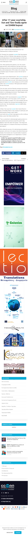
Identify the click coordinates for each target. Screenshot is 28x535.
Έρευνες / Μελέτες (6, 394)
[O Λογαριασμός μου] (26, 2)
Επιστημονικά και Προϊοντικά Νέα (9, 387)
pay (14, 138)
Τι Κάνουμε (4, 466)
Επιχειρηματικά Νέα (19, 29)
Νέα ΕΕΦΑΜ (4, 415)
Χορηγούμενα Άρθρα (6, 412)
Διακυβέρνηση (5, 470)
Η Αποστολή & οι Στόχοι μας (8, 468)
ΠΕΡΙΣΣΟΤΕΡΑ (10, 532)
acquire (19, 97)
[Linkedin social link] (8, 493)
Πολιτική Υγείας (5, 381)
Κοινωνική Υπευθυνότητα (7, 397)
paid (4, 142)
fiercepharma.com (7, 147)
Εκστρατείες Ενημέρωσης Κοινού (9, 400)
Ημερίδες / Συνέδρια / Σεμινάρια (9, 406)
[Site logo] (14, 2)
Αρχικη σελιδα (5, 11)
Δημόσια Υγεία (5, 403)
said (9, 114)
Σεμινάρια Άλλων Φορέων (7, 409)
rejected (17, 104)
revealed (16, 54)
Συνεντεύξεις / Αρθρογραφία (8, 390)
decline (10, 82)
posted (20, 76)
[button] (7, 153)
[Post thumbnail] (4, 440)
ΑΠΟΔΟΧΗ (18, 532)
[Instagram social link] (4, 493)
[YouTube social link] (6, 493)
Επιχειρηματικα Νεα (14, 11)
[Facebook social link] (2, 493)
